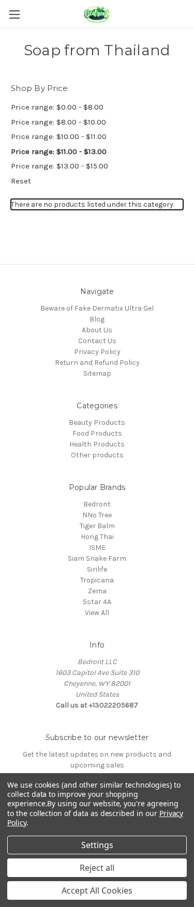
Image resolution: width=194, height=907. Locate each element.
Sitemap (97, 373)
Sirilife (97, 569)
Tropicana (97, 580)
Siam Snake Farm (97, 558)
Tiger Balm (97, 525)
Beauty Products (97, 422)
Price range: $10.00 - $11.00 (59, 136)
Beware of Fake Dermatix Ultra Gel (97, 308)
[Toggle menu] (14, 14)
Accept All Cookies (97, 890)
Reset (21, 181)
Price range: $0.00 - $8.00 (57, 107)
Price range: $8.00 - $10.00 (58, 122)
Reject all (97, 867)
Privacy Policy (97, 351)
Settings (97, 845)
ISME (97, 547)
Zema (97, 591)
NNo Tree (97, 515)
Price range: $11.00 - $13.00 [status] (59, 151)
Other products (97, 455)
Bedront (97, 504)
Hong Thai (97, 536)
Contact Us (97, 340)
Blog (97, 319)
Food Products (97, 433)
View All (97, 612)
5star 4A (97, 601)
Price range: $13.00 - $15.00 (59, 166)
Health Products (97, 444)
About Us (97, 330)
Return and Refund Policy (97, 362)
